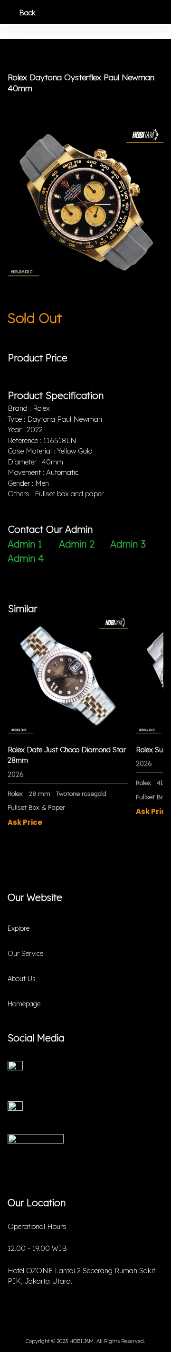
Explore (18, 928)
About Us (22, 978)
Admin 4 (26, 558)
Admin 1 (25, 544)
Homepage (24, 1004)
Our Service (25, 953)
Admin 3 (128, 544)
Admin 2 (77, 544)
